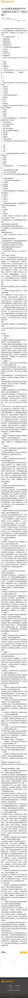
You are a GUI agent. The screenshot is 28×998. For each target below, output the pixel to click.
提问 (23, 952)
